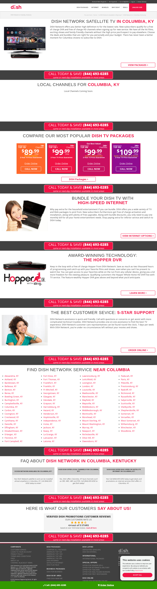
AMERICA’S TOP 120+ (55, 554)
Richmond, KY (127, 393)
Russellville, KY (128, 396)
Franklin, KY (49, 386)
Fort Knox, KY (50, 376)
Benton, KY (10, 389)
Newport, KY (88, 431)
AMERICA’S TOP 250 (54, 558)
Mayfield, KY (88, 400)
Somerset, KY (127, 413)
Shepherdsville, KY (130, 410)
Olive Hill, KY (88, 437)
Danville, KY (10, 424)
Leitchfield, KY (89, 379)
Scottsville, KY (128, 403)
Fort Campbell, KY (13, 441)
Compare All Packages (56, 550)
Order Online (141, 2)
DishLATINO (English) (99, 2)
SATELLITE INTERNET (55, 563)
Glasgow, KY (49, 396)
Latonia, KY (48, 441)
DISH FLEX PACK (53, 565)
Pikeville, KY (127, 382)
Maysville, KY (88, 403)
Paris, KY (125, 379)
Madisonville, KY (90, 393)
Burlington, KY (12, 400)
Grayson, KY (49, 403)
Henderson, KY (50, 413)
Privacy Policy (17, 554)
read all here (91, 528)
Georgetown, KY (51, 393)
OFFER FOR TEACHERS (91, 570)
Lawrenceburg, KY (91, 376)
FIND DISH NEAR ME (54, 578)
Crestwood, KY (12, 417)
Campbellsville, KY (14, 403)
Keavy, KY (48, 431)
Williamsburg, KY (129, 424)
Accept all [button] (137, 575)
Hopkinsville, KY (51, 417)
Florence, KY (11, 437)
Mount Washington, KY (93, 424)
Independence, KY (52, 420)
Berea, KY (9, 393)
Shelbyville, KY (128, 406)
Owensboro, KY (89, 441)
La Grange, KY (50, 434)
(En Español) (113, 2)
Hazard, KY (48, 410)
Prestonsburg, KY (129, 386)
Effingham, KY (11, 427)
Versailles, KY (127, 417)
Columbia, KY (11, 406)
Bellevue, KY (10, 386)
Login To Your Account (21, 552)
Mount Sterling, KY (91, 420)
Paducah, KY (127, 376)
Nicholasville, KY (90, 434)
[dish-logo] (16, 7)
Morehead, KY (89, 417)
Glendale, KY (49, 400)
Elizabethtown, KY (13, 431)
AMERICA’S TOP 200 (54, 556)
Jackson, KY (48, 427)
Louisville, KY (88, 389)
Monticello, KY (89, 413)
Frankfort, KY (49, 382)
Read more (139, 570)
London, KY (87, 386)
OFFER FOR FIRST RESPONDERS (95, 574)
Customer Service (18, 550)
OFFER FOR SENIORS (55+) (93, 565)
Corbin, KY (10, 410)
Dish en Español (90, 552)
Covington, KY (11, 413)
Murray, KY (87, 427)
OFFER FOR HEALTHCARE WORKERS (96, 572)
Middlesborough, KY (92, 410)
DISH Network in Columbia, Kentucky (21, 15)
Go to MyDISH (124, 2)
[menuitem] (82, 7)
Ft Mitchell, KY (50, 389)
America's (53, 146)
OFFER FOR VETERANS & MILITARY (96, 567)
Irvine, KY (47, 424)
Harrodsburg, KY (51, 406)
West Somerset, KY (130, 420)
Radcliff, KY (126, 389)
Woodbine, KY (128, 431)
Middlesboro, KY (90, 406)
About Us (15, 560)
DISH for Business (54, 572)
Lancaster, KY (50, 437)
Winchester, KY (128, 427)
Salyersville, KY (128, 400)
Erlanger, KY (11, 434)
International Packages (93, 558)
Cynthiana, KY (11, 420)
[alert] (137, 568)
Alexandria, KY (12, 376)
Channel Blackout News (21, 563)
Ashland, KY (10, 379)
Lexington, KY (89, 382)
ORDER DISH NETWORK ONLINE (95, 581)
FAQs (13, 558)
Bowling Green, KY (14, 396)
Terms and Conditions (21, 556)
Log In (133, 2)
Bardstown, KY (12, 382)
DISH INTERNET (53, 560)
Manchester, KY (89, 396)
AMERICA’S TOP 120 (54, 552)
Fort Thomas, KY (51, 379)
